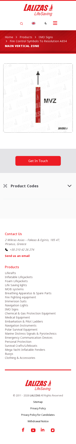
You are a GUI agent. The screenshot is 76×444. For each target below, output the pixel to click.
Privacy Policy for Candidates (38, 415)
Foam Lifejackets (16, 281)
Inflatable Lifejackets (19, 277)
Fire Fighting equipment (20, 297)
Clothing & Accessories (20, 358)
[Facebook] (23, 430)
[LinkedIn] (43, 430)
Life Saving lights (16, 285)
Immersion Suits (16, 301)
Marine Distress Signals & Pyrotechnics (31, 333)
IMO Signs (46, 37)
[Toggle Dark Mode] (45, 23)
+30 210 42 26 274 (22, 249)
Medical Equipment (17, 317)
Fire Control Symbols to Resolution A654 (38, 41)
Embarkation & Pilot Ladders (24, 321)
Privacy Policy (38, 408)
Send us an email (17, 256)
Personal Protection (18, 341)
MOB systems (14, 289)
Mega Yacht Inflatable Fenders (25, 350)
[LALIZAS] (38, 10)
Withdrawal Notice (38, 421)
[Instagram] (53, 430)
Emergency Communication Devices (28, 337)
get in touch (38, 161)
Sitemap (38, 402)
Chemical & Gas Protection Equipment (30, 313)
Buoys (9, 354)
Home (9, 37)
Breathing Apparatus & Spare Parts (28, 293)
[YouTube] (33, 430)
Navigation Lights (16, 305)
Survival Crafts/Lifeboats (21, 346)
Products (26, 37)
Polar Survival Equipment (21, 329)
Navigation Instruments (20, 325)
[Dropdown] (33, 23)
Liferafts (10, 273)
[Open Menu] (55, 23)
